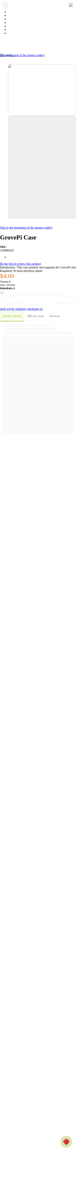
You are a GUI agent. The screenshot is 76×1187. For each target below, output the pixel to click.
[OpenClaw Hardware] (66, 1142)
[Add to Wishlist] (39, 299)
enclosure (34, 309)
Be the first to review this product (20, 263)
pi (41, 309)
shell (3, 309)
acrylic (10, 309)
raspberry (21, 309)
